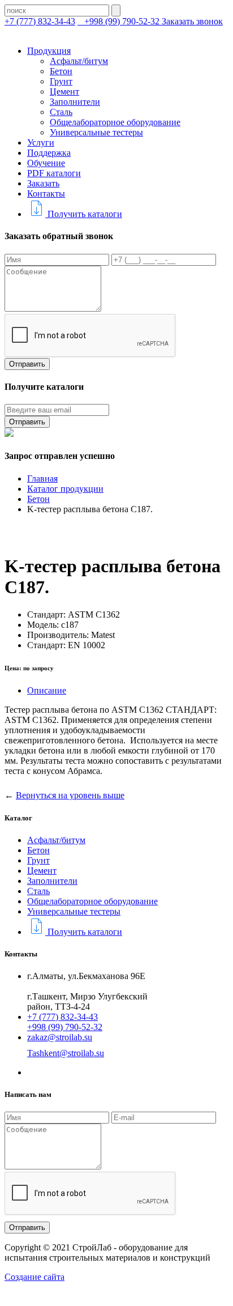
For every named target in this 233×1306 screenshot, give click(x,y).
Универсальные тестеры (96, 132)
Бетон (61, 71)
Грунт (61, 81)
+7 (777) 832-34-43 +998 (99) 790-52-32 (64, 1022)
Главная (42, 478)
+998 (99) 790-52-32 (122, 21)
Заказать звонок (192, 21)
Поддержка (49, 153)
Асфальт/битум (79, 61)
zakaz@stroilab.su (59, 1037)
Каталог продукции (65, 489)
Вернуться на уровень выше (70, 795)
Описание (46, 690)
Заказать (43, 183)
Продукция (49, 51)
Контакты (46, 193)
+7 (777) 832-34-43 (40, 21)
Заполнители (75, 102)
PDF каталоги (54, 173)
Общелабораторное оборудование (115, 122)
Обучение (46, 163)
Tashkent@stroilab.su (65, 1053)
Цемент (64, 91)
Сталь (61, 112)
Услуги (40, 142)
